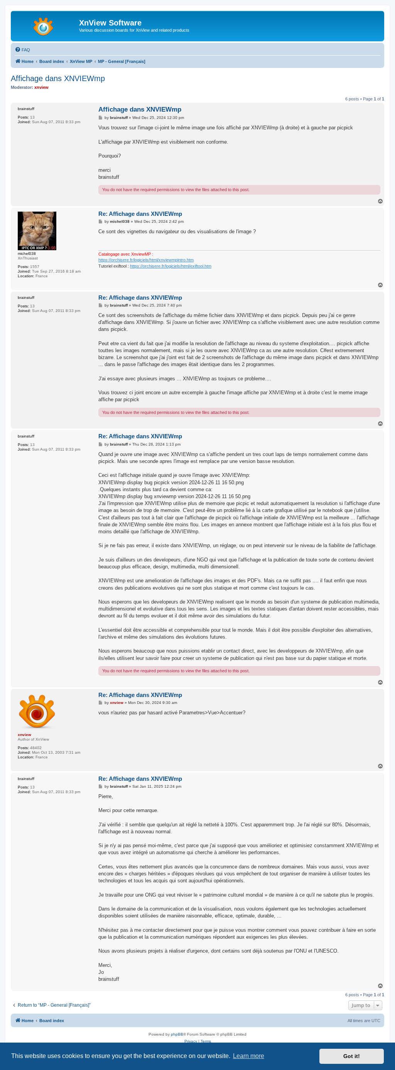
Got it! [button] (351, 1056)
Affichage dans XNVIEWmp (58, 78)
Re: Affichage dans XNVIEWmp (140, 213)
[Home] (46, 25)
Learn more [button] (248, 1056)
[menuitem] (22, 49)
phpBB (177, 1034)
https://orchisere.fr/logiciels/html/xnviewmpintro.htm (146, 260)
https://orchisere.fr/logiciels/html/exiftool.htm (170, 266)
